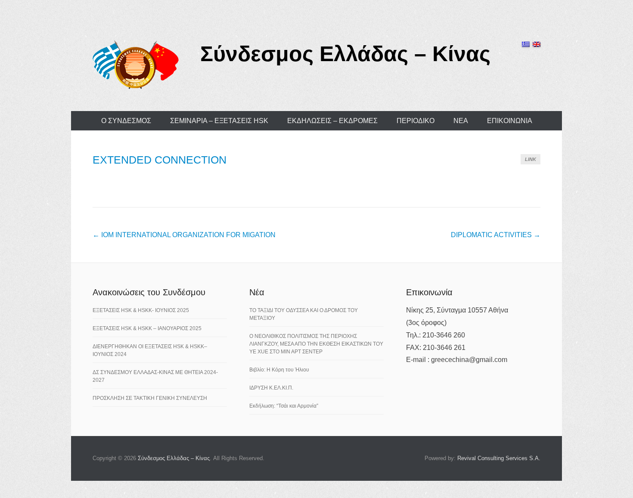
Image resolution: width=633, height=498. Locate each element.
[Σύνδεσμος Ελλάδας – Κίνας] (136, 64)
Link (530, 159)
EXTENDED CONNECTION (160, 160)
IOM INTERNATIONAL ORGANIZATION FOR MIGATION (184, 234)
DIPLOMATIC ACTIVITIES (495, 234)
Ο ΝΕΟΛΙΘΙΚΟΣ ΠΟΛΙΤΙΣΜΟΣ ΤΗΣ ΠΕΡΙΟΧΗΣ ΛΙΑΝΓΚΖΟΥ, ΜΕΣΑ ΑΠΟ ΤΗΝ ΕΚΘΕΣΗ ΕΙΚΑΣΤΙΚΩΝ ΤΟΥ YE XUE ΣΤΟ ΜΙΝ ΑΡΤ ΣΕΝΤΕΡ (316, 344)
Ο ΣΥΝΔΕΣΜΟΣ (126, 120)
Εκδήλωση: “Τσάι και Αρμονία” (283, 406)
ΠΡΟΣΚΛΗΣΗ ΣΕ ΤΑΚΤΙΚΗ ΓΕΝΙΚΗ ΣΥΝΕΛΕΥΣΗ (150, 398)
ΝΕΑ (460, 120)
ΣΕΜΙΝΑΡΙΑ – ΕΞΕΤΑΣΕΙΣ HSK (219, 120)
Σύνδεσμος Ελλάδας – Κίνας (345, 54)
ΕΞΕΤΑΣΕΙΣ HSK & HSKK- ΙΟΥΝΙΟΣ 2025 (141, 310)
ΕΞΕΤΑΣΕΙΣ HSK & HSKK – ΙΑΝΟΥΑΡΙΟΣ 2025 (147, 328)
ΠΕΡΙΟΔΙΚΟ (415, 120)
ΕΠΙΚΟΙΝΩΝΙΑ (509, 120)
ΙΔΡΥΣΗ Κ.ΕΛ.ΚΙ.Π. (271, 388)
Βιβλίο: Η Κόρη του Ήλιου (279, 370)
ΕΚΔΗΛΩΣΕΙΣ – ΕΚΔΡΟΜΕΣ (332, 120)
